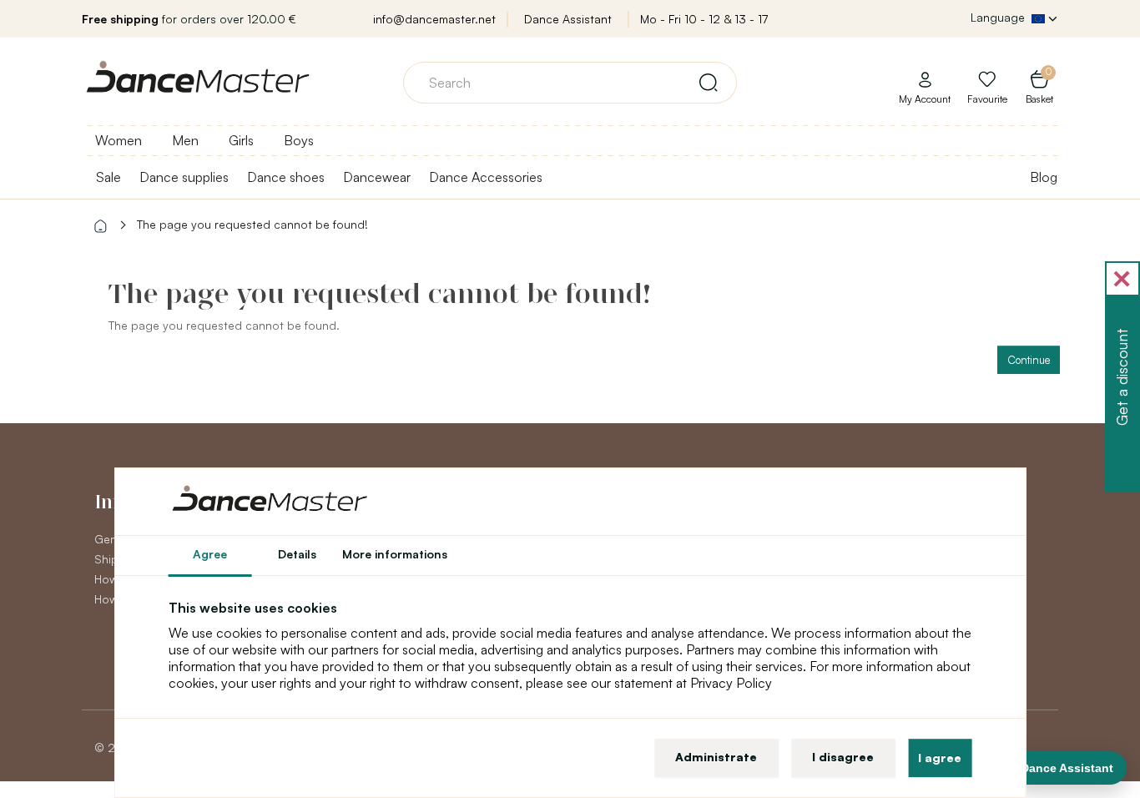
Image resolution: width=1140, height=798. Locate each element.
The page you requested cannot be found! (252, 224)
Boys (299, 140)
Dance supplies (184, 177)
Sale (108, 177)
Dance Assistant (568, 19)
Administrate (716, 757)
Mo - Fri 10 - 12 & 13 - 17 (704, 19)
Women (118, 140)
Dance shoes (286, 177)
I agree (939, 757)
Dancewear (377, 177)
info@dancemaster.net (434, 19)
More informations (394, 554)
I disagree (843, 757)
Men (185, 140)
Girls (241, 140)
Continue (1028, 359)
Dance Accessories (485, 177)
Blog (1043, 177)
